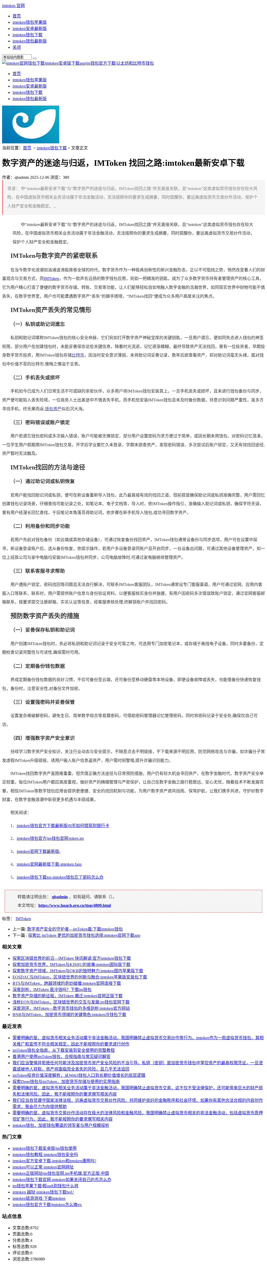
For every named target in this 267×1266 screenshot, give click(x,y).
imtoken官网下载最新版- (38, 851)
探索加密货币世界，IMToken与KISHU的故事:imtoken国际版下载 (71, 964)
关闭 (17, 47)
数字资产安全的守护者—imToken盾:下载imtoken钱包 (75, 929)
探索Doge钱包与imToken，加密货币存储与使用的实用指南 (66, 1081)
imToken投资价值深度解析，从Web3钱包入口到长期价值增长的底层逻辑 (79, 1075)
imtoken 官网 (13, 5)
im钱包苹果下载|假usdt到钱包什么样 (45, 1186)
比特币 (78, 355)
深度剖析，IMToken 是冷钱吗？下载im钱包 (52, 989)
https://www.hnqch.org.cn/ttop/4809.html (74, 905)
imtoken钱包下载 (28, 35)
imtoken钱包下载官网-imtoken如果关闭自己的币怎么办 (62, 1179)
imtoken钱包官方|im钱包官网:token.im (50, 838)
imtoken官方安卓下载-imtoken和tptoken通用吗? (54, 1161)
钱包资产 (53, 409)
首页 (17, 16)
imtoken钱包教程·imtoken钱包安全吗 (45, 1154)
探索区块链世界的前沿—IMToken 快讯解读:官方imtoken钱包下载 (72, 958)
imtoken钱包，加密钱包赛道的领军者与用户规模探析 (61, 1125)
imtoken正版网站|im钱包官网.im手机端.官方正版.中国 (61, 1173)
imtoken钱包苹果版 (30, 22)
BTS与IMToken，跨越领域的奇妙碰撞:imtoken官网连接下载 (67, 983)
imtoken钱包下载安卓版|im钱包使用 (45, 1148)
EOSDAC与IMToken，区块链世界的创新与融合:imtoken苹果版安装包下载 (80, 977)
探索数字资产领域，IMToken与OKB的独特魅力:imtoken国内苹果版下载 (78, 971)
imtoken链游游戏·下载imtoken (39, 1198)
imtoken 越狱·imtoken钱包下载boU (43, 1192)
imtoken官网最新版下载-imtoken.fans (49, 864)
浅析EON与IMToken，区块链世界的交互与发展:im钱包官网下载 (71, 1002)
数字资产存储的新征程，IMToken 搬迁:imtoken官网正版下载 (68, 996)
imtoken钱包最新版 (30, 41)
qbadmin (60, 897)
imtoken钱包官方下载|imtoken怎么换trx (47, 1204)
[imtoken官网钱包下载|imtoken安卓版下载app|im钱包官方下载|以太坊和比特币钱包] (78, 63)
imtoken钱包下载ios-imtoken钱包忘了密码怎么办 (60, 877)
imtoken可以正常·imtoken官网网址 (43, 1167)
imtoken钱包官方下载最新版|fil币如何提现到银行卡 (63, 825)
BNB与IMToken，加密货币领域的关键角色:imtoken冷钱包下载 (69, 1014)
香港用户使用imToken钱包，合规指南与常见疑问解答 (62, 1056)
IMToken (51, 278)
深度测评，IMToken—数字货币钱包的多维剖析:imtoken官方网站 (71, 1008)
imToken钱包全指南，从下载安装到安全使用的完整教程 (64, 1050)
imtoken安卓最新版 (30, 28)
